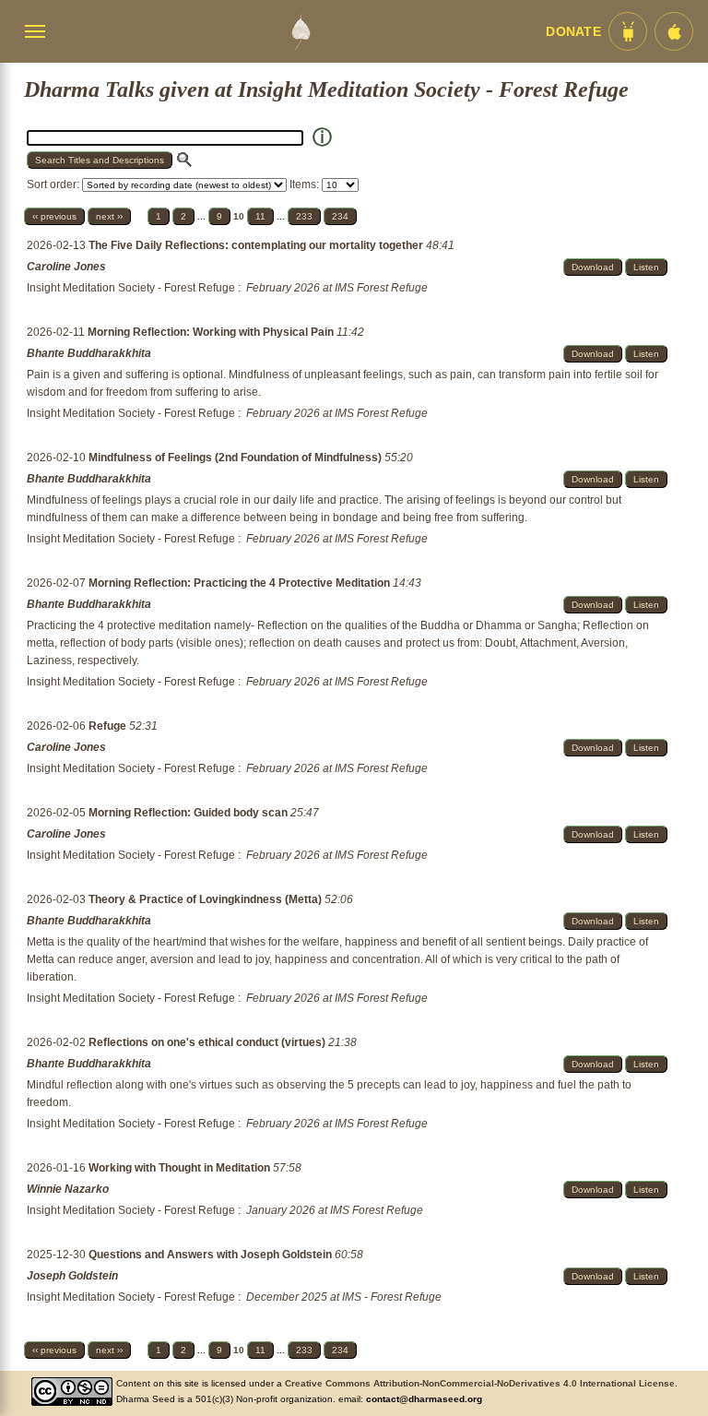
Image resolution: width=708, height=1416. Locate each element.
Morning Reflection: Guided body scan (189, 812)
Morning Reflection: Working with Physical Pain (212, 332)
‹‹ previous (54, 216)
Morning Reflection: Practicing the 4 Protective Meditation (240, 583)
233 (304, 216)
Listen (646, 267)
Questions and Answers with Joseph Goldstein (211, 1254)
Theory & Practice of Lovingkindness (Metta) (206, 899)
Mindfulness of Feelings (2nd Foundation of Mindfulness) (236, 457)
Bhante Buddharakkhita (89, 353)
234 (340, 216)
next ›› (109, 216)
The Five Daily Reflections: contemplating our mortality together (257, 245)
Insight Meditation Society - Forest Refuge (131, 287)
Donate (573, 32)
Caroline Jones (66, 266)
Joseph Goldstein (72, 1275)
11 (260, 216)
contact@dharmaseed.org (424, 1399)
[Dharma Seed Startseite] (300, 31)
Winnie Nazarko (68, 1189)
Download (593, 267)
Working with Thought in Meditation (180, 1167)
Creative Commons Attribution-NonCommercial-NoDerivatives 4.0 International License (480, 1383)
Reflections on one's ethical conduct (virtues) (208, 1042)
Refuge (108, 726)
